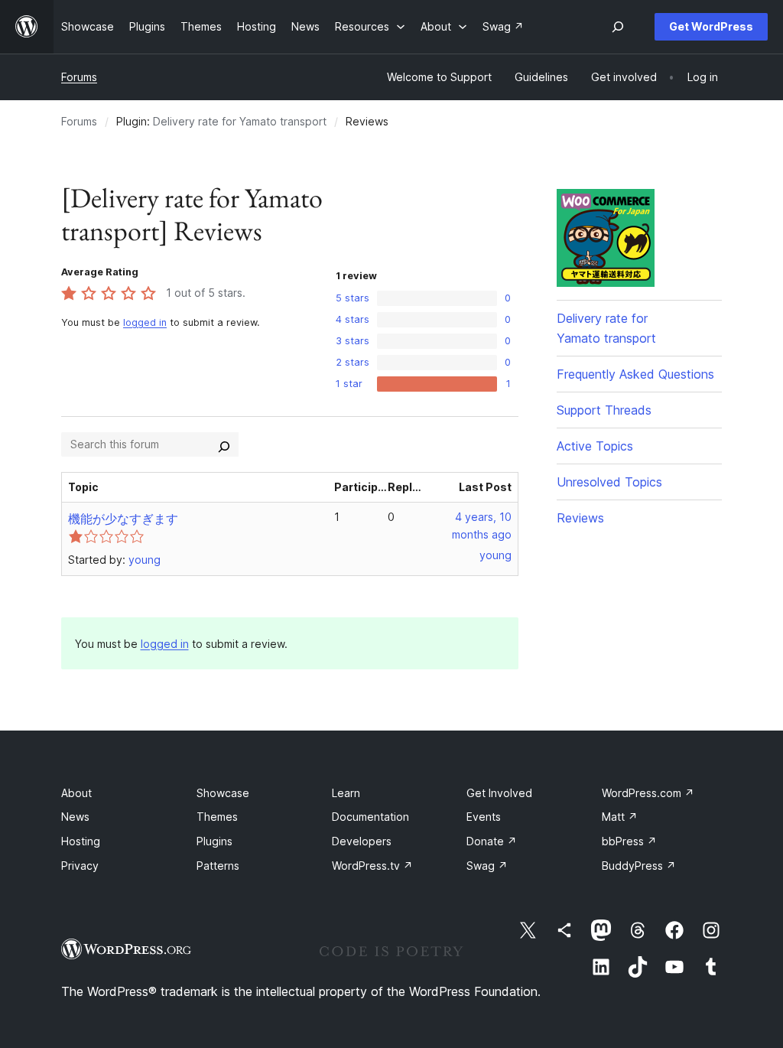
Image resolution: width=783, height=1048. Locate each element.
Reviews (580, 518)
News (75, 816)
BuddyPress (639, 865)
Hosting (80, 841)
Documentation (370, 816)
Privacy (80, 865)
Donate (491, 841)
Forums (79, 76)
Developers (362, 841)
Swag (487, 865)
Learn (346, 792)
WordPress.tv (372, 865)
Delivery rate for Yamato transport (240, 121)
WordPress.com (648, 792)
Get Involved (499, 792)
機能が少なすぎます (123, 518)
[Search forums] (224, 444)
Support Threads (604, 410)
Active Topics (595, 446)
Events (483, 816)
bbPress (629, 841)
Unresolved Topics (609, 482)
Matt (620, 816)
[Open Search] (617, 27)
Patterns (218, 865)
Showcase (223, 792)
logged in (145, 322)
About (76, 792)
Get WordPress (711, 26)
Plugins (214, 841)
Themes (217, 816)
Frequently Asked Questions (635, 374)
